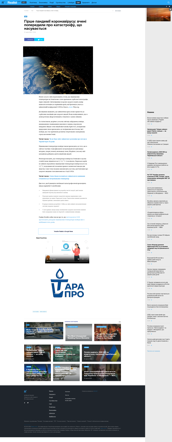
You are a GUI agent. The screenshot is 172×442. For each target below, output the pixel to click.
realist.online (103, 428)
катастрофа (36, 311)
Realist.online (34, 426)
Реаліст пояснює (70, 6)
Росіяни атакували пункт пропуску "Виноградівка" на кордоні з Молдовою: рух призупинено (156, 328)
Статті (32, 6)
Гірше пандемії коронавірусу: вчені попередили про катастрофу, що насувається (47, 10)
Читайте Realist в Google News (63, 231)
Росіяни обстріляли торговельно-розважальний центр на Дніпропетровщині (158, 295)
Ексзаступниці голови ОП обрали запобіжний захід (158, 236)
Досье (94, 2)
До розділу (118, 10)
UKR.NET (95, 391)
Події (52, 2)
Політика (33, 2)
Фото (50, 6)
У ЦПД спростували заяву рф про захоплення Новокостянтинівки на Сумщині (158, 142)
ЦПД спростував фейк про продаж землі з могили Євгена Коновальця (157, 316)
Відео (58, 6)
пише (71, 107)
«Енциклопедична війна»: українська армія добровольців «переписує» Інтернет (157, 214)
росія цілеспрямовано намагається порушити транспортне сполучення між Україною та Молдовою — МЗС (157, 190)
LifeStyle (71, 2)
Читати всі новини (153, 351)
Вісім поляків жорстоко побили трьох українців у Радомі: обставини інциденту (157, 119)
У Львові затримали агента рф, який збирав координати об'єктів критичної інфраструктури (158, 284)
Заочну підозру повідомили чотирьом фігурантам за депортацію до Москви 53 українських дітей (156, 271)
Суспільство (61, 2)
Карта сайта (27, 424)
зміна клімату (43, 311)
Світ (78, 2)
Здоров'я (85, 2)
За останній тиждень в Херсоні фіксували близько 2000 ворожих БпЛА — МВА (157, 225)
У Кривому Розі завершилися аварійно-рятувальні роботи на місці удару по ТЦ (157, 165)
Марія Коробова (41, 238)
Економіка (43, 2)
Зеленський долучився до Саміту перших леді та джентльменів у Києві (158, 341)
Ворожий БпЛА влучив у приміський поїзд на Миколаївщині (155, 259)
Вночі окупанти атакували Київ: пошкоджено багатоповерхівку (157, 306)
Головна (26, 10)
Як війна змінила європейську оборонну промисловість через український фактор (157, 202)
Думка (41, 6)
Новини (29, 347)
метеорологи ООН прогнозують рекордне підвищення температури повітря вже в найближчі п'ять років (61, 219)
